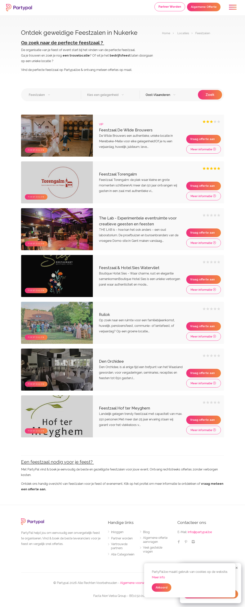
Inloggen (117, 532)
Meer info (158, 577)
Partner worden (122, 538)
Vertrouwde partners (119, 546)
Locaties (183, 33)
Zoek (210, 95)
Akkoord (161, 587)
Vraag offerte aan (202, 139)
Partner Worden (169, 6)
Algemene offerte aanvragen (155, 540)
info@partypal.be (200, 532)
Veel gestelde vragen (152, 549)
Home (166, 33)
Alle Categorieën (122, 554)
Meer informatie (201, 149)
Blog (146, 532)
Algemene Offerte (204, 7)
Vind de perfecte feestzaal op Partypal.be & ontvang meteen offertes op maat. (76, 70)
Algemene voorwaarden (137, 583)
